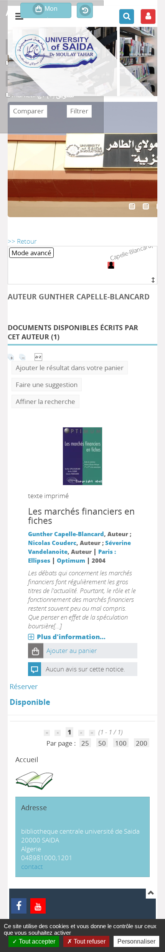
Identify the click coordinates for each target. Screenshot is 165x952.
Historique (84, 10)
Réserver (24, 686)
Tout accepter (36, 941)
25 (85, 743)
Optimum (71, 560)
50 (102, 743)
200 (141, 743)
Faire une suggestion (47, 384)
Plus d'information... (71, 636)
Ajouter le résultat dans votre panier (70, 367)
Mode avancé (31, 252)
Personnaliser (136, 941)
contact (32, 866)
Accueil (26, 759)
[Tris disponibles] (38, 356)
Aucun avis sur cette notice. (85, 669)
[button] (35, 651)
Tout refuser (89, 941)
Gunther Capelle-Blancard (66, 534)
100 (121, 743)
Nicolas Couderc (52, 543)
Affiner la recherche (45, 401)
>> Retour (22, 241)
